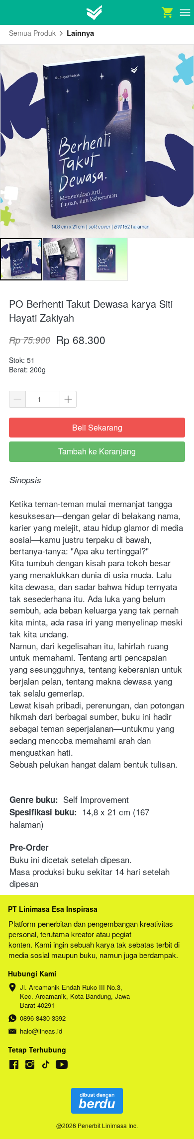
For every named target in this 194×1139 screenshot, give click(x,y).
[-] (14, 1064)
